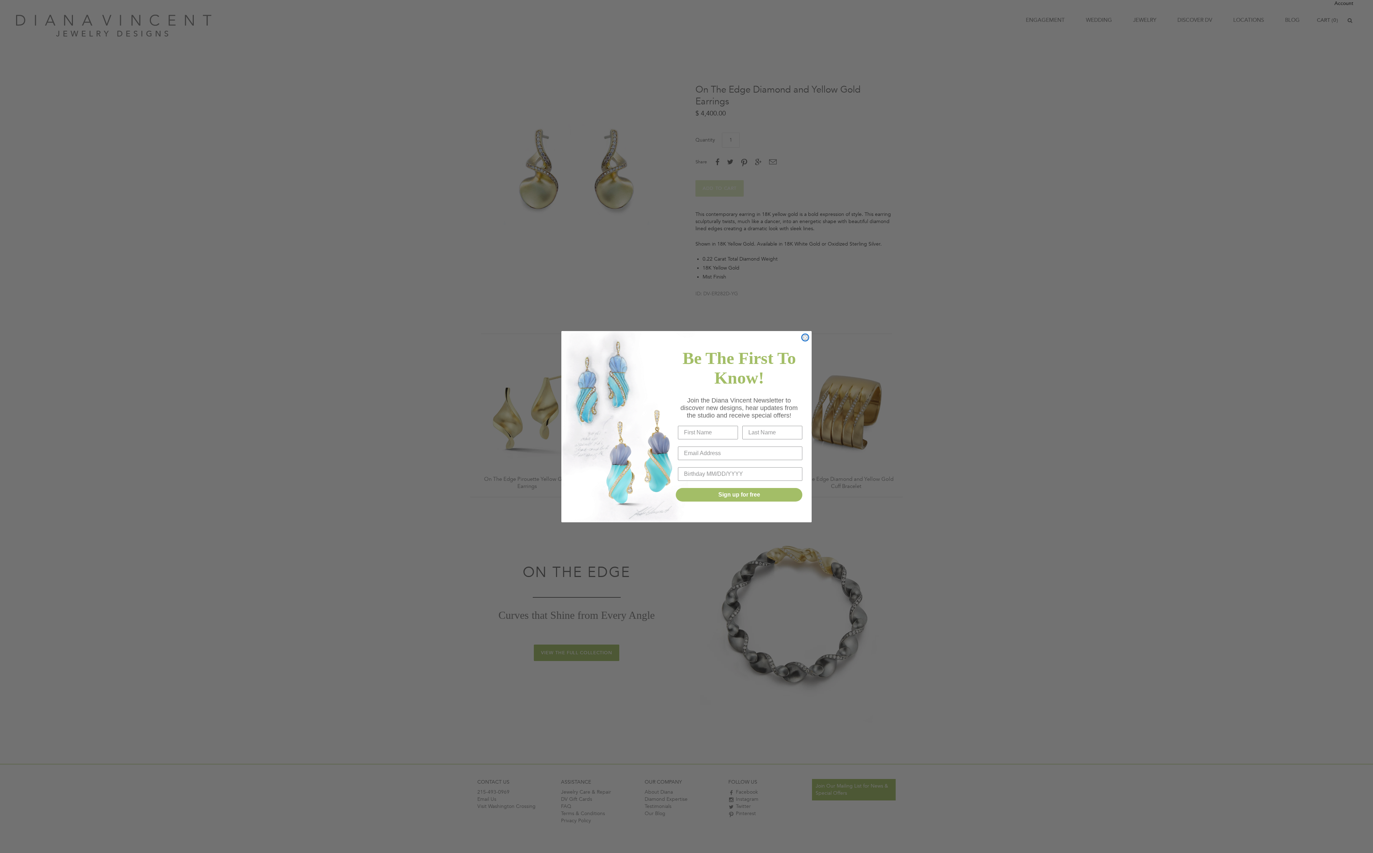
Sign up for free (739, 495)
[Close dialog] (805, 337)
